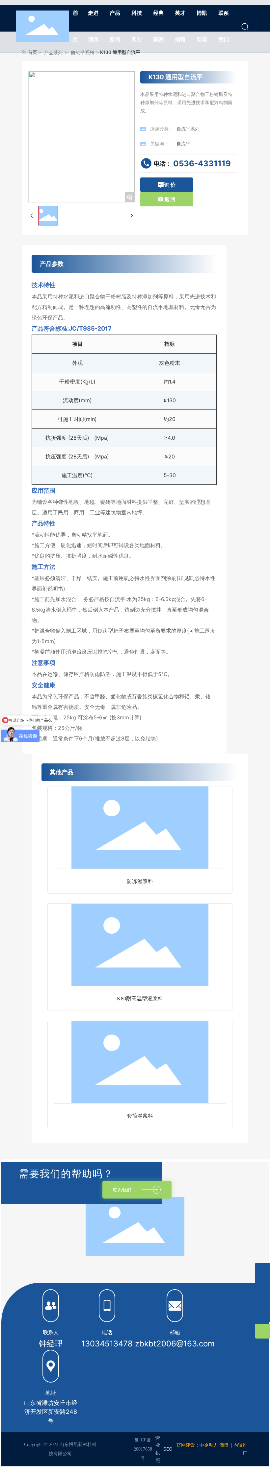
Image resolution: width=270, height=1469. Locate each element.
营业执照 (157, 1449)
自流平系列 (188, 128)
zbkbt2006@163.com (175, 1343)
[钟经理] (262, 1285)
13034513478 (107, 1343)
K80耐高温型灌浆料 (140, 998)
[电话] (262, 1300)
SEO (168, 1449)
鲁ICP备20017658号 (143, 1449)
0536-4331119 (202, 163)
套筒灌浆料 (140, 1116)
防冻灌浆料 (140, 881)
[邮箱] (262, 1270)
